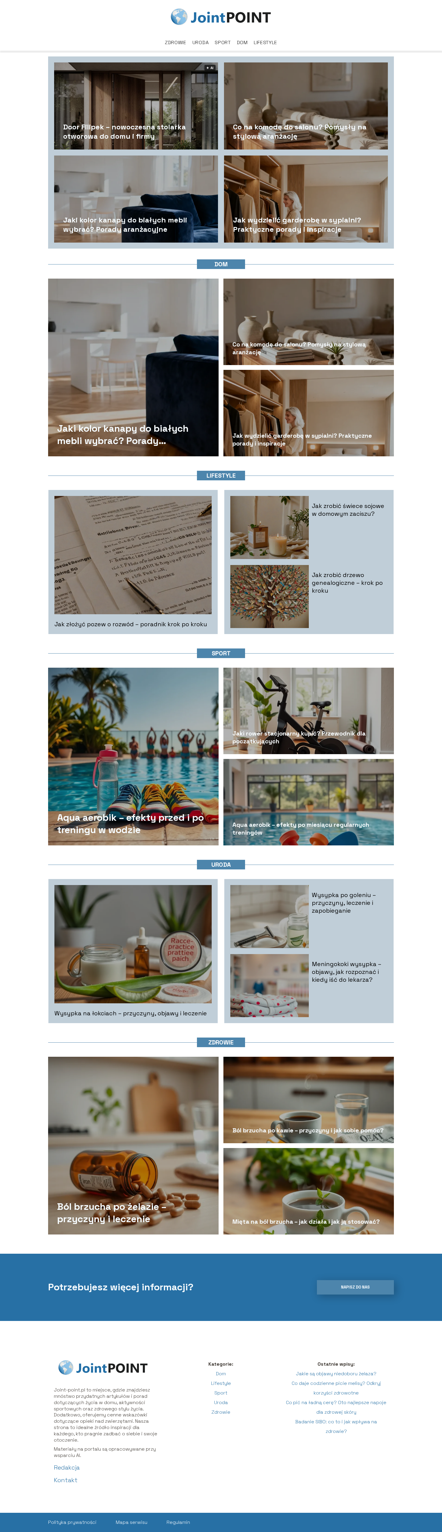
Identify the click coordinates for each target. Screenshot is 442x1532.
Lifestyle (265, 42)
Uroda (200, 42)
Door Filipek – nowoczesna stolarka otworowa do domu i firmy (124, 131)
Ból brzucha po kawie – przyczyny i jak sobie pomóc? (308, 1130)
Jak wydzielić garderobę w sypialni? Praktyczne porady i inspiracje (297, 224)
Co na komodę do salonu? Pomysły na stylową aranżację (300, 131)
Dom (242, 42)
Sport (223, 42)
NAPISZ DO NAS (355, 1287)
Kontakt (66, 1480)
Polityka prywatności (72, 1522)
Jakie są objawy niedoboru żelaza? (336, 1373)
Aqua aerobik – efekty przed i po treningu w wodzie (130, 823)
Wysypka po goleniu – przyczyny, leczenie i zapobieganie (344, 902)
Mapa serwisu (131, 1522)
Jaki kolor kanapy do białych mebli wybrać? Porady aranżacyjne (125, 224)
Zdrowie (175, 42)
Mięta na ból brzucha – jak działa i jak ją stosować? (306, 1221)
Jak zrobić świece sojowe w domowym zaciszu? (348, 510)
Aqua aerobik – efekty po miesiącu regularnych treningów (300, 828)
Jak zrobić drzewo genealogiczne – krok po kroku (347, 582)
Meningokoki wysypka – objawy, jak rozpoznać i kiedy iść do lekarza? (346, 972)
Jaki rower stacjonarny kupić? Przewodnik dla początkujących (299, 737)
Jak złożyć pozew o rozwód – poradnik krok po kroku (130, 624)
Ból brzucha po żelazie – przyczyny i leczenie (111, 1213)
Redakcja (67, 1467)
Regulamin (178, 1522)
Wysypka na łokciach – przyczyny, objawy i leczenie (130, 1013)
